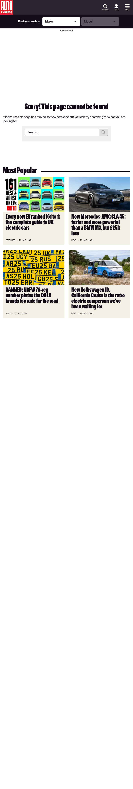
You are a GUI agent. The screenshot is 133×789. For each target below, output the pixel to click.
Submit (103, 132)
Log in (116, 9)
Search (105, 9)
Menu (127, 9)
